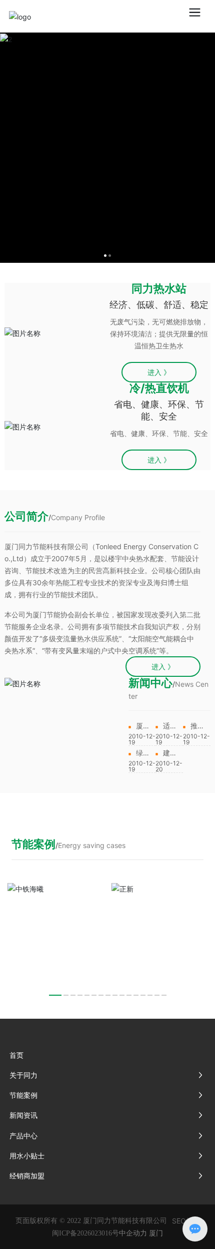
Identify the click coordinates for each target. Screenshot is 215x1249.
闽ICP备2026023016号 (85, 1233)
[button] (55, 995)
